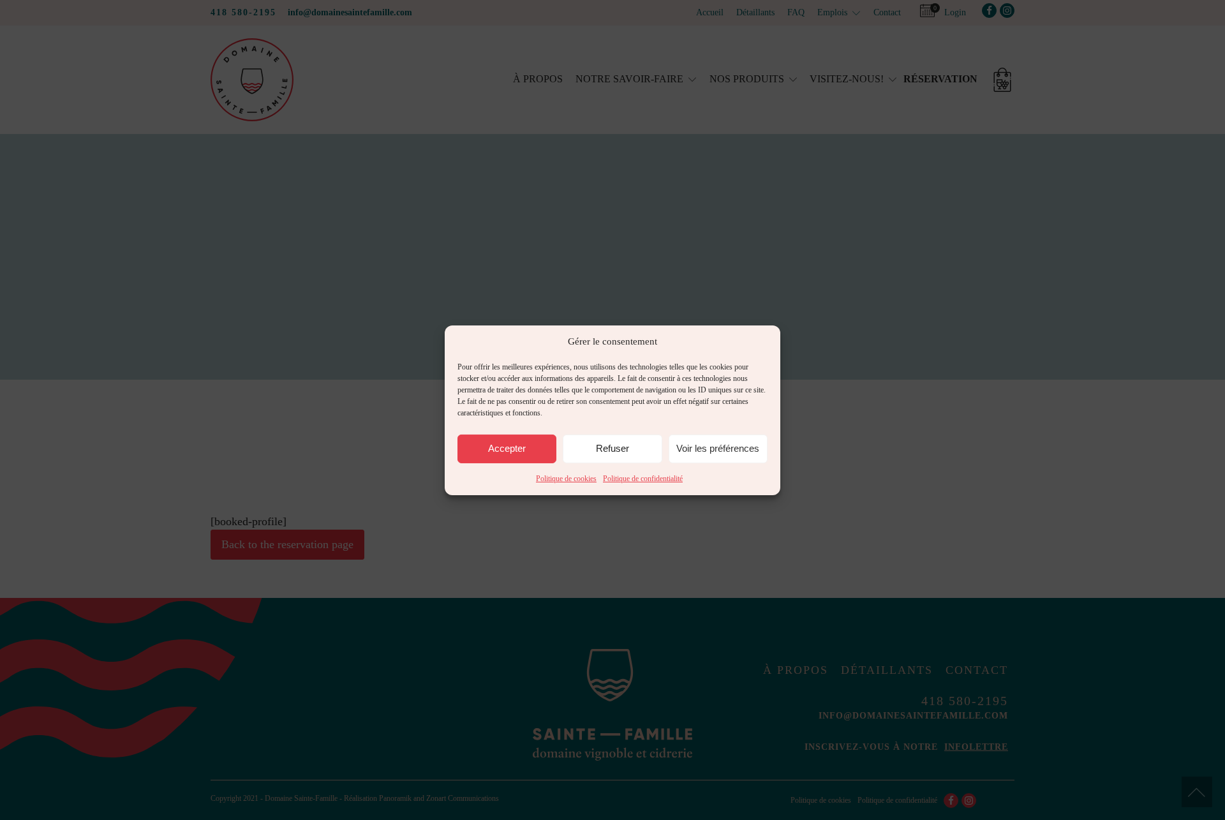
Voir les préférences (717, 448)
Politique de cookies (566, 477)
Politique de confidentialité (643, 477)
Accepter (507, 448)
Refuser (612, 448)
